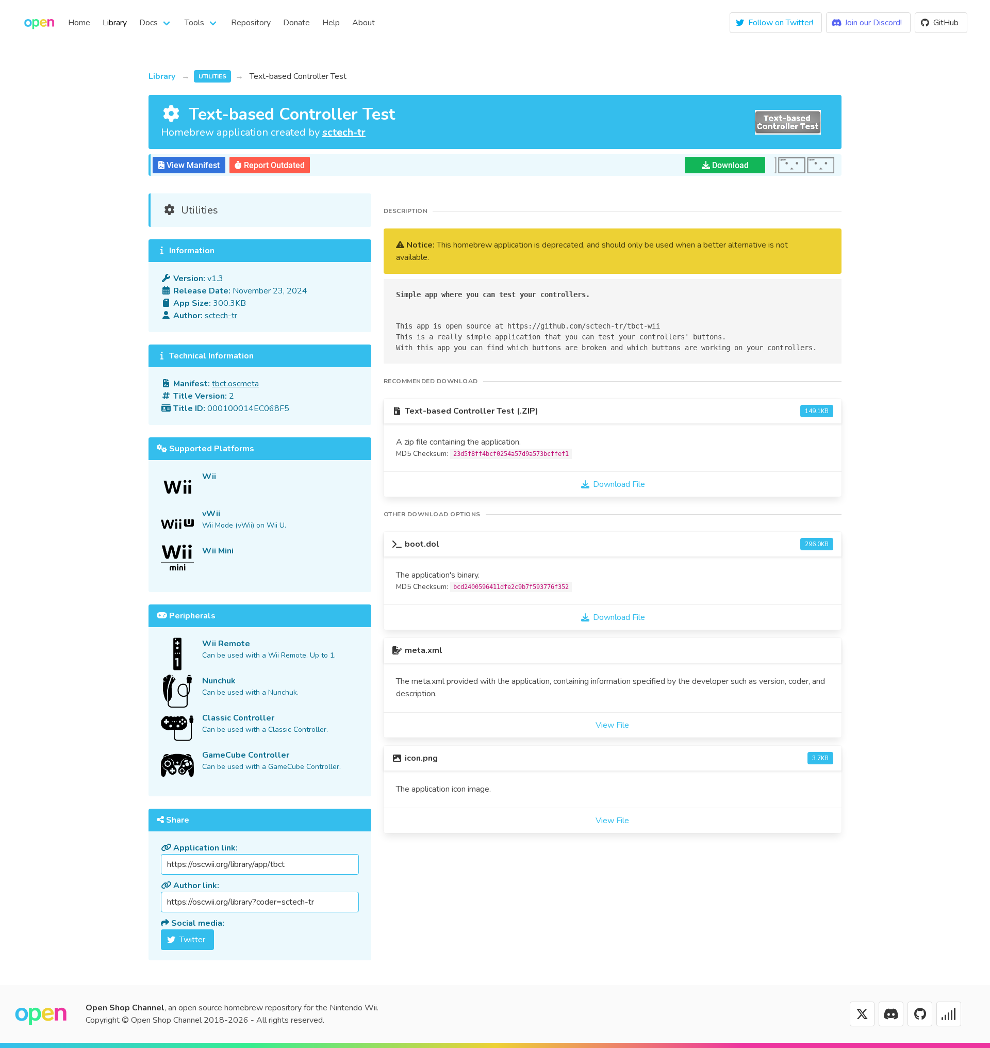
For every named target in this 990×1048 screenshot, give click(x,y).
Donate (296, 22)
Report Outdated (273, 165)
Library (115, 22)
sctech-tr (344, 132)
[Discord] (891, 1014)
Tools (194, 22)
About (363, 22)
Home (79, 22)
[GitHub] (920, 1014)
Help (331, 22)
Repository (251, 22)
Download (729, 165)
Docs (148, 22)
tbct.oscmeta (235, 383)
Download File (619, 484)
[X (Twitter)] (862, 1014)
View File (612, 725)
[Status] (948, 1014)
